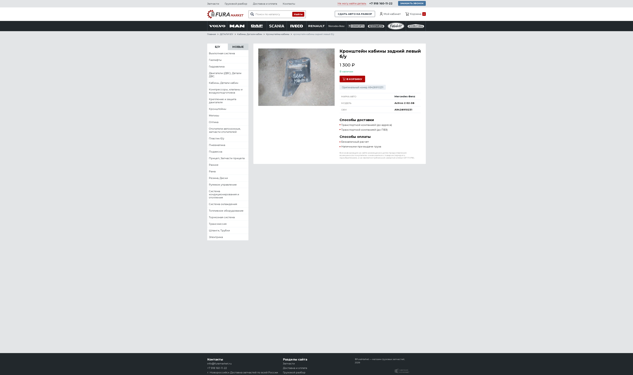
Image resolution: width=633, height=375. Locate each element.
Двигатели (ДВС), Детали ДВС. (225, 75)
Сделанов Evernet (404, 371)
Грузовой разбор (236, 3)
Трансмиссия (217, 223)
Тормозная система (222, 217)
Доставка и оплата (265, 3)
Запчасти (213, 3)
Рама (212, 171)
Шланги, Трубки (219, 230)
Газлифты (215, 60)
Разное (213, 164)
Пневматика (217, 145)
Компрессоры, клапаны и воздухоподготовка (225, 91)
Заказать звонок (411, 3)
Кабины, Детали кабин (223, 82)
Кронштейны (217, 108)
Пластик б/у (216, 138)
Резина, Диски (218, 178)
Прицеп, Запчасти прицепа (227, 158)
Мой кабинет (392, 14)
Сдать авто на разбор (355, 14)
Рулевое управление (223, 184)
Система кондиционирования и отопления (224, 194)
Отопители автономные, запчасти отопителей (225, 130)
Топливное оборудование (226, 210)
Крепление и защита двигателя (222, 101)
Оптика (213, 122)
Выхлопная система (222, 53)
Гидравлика (217, 66)
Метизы (214, 115)
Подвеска (215, 151)
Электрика (216, 237)
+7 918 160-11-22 (380, 3)
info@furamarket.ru (219, 363)
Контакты (289, 3)
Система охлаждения (223, 204)
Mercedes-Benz (404, 96)
